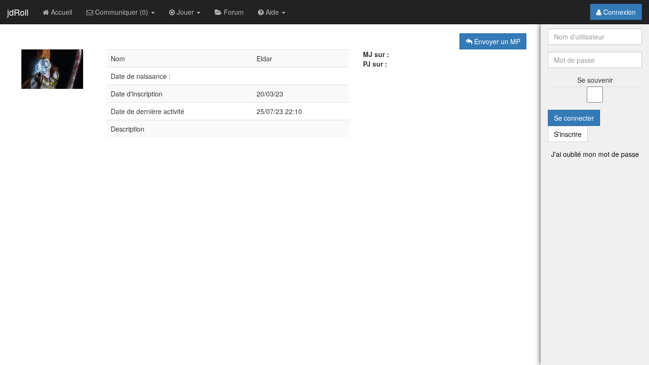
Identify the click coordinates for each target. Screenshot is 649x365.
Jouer (185, 12)
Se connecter (574, 118)
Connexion (618, 12)
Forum (233, 12)
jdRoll (18, 12)
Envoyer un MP (496, 41)
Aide (272, 12)
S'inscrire (568, 134)
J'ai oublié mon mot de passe (595, 154)
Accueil (60, 12)
